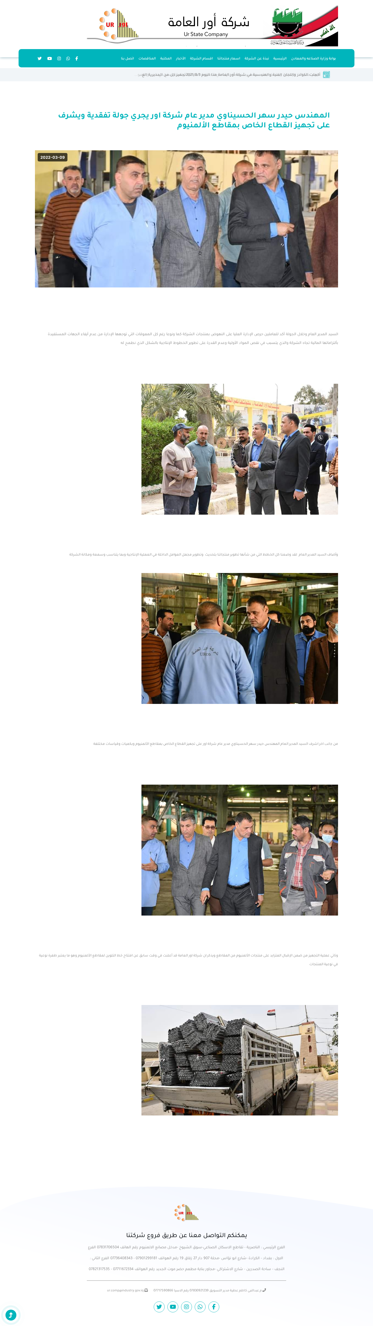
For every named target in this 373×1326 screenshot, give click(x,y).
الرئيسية (280, 59)
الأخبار (181, 59)
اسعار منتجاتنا (228, 59)
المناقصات (147, 59)
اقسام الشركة (201, 59)
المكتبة (166, 59)
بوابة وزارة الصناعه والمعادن (313, 59)
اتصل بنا (127, 59)
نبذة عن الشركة (257, 59)
